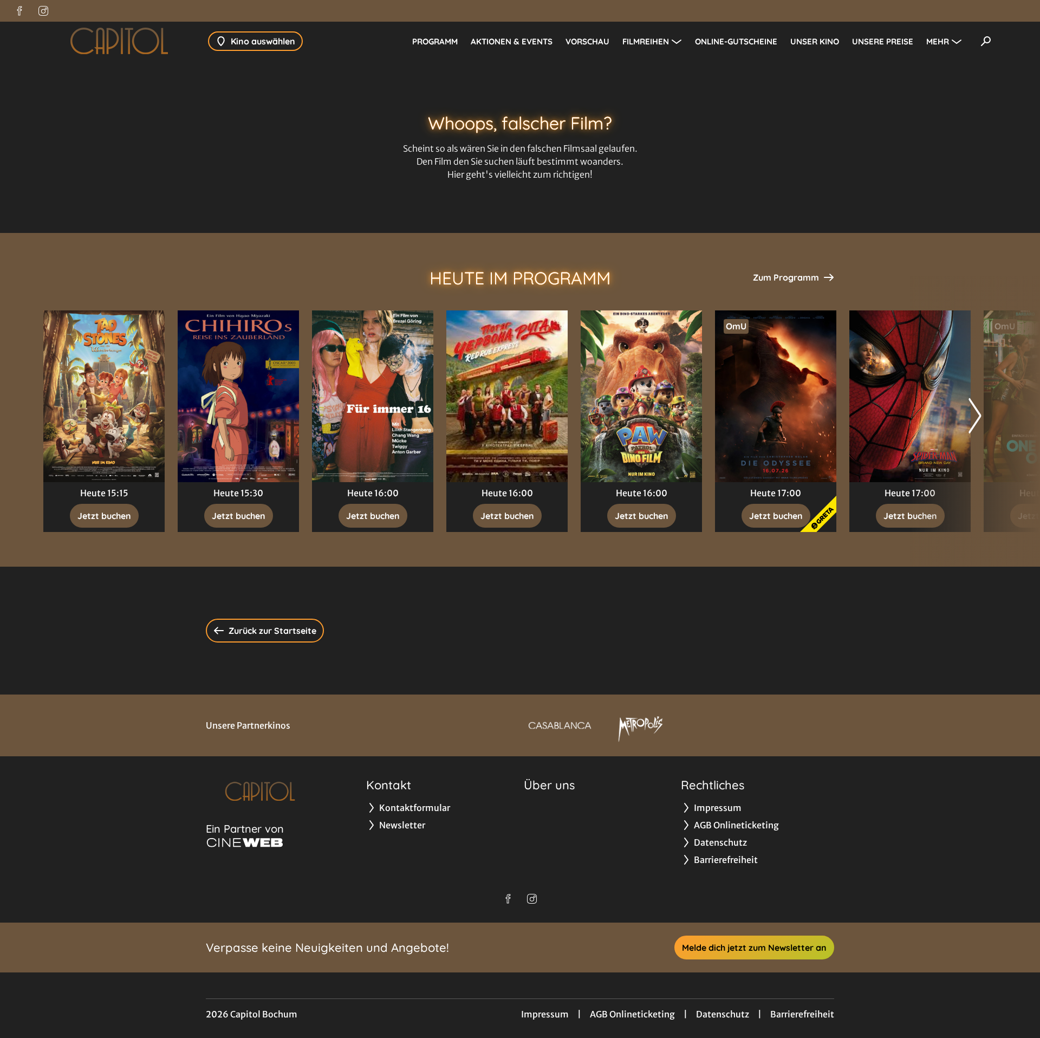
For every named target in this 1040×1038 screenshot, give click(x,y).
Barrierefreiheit (802, 1014)
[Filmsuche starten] (986, 41)
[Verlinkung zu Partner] (560, 725)
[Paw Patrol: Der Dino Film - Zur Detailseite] (641, 396)
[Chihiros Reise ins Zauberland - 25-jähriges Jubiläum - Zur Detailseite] (238, 396)
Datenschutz (722, 1014)
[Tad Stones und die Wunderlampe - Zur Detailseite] (104, 396)
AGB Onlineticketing (632, 1014)
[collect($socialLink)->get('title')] (19, 11)
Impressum (545, 1014)
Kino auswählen (263, 41)
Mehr (937, 41)
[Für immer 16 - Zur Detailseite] (372, 396)
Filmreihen (645, 41)
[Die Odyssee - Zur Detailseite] (775, 396)
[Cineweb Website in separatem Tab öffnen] (245, 842)
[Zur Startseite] (119, 41)
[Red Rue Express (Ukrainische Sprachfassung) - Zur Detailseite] (507, 396)
